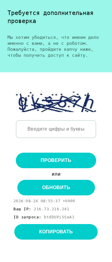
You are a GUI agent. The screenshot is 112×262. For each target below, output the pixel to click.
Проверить (56, 160)
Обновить (56, 187)
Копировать (56, 231)
